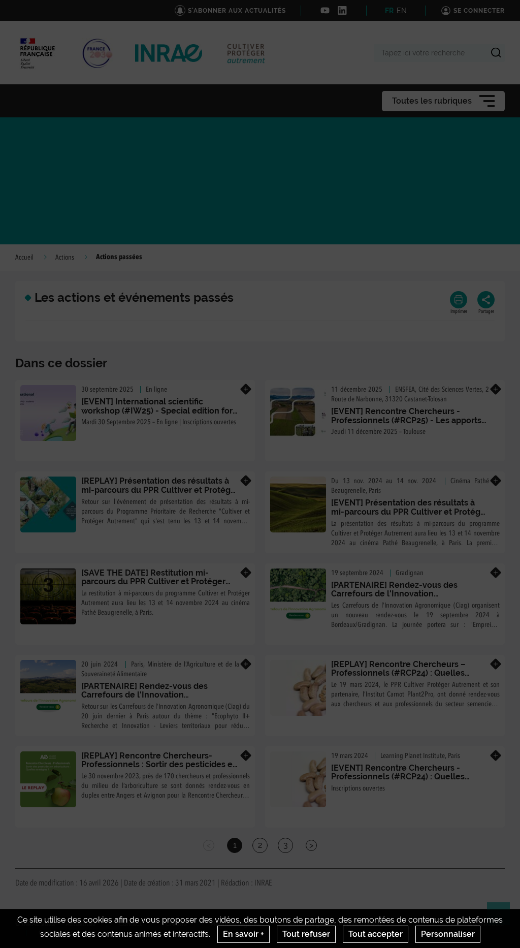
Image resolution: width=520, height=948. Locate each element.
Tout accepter (375, 934)
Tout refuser (306, 934)
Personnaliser (448, 934)
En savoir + (243, 934)
